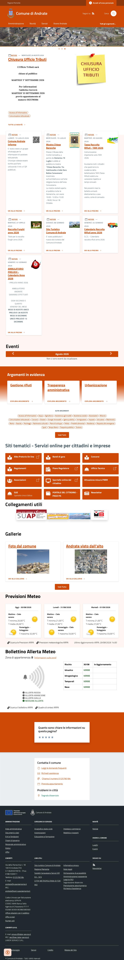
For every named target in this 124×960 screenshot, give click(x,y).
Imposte (92, 419)
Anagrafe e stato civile (43, 828)
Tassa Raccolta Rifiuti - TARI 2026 (93, 146)
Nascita (19, 423)
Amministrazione (16, 23)
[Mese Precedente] (13, 353)
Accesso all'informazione (27, 416)
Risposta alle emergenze (105, 423)
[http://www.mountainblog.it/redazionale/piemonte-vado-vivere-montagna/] (99, 515)
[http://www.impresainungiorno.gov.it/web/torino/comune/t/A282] (31, 515)
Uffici (7, 852)
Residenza (90, 423)
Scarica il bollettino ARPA (21, 707)
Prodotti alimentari (78, 423)
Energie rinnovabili (54, 419)
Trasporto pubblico (67, 427)
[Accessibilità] (8, 952)
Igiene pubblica (68, 419)
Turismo (79, 427)
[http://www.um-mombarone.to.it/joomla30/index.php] (79, 516)
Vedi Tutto (62, 586)
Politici (8, 848)
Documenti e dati (12, 832)
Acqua (41, 416)
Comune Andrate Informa (16, 143)
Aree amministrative (13, 828)
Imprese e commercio (72, 828)
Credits (50, 950)
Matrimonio (110, 419)
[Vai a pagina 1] (59, 48)
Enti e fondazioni (12, 836)
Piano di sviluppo (56, 423)
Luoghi (95, 845)
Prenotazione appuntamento (75, 885)
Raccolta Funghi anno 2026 (16, 231)
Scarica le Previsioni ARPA (22, 642)
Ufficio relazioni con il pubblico (17, 913)
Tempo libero (53, 427)
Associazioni (93, 416)
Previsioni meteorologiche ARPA (53, 642)
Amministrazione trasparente (75, 876)
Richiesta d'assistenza (72, 888)
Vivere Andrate (60, 23)
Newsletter (97, 868)
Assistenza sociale (80, 416)
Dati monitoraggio (12, 950)
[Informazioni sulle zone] (45, 657)
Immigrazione (81, 419)
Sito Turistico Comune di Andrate (56, 231)
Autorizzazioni (40, 832)
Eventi (95, 848)
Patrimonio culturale (40, 423)
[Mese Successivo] (111, 353)
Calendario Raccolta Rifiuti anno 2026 (94, 231)
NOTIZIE (14, 55)
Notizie (95, 828)
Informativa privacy (71, 865)
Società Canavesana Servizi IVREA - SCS (47, 875)
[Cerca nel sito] (112, 13)
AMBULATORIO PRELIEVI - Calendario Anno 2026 (16, 273)
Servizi (45, 23)
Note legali (67, 869)
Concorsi (35, 419)
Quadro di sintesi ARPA (48, 707)
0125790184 (18, 877)
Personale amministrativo (15, 844)
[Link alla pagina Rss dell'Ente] (94, 864)
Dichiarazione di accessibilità (74, 873)
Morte (12, 423)
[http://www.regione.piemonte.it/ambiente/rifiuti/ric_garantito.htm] (57, 516)
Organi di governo (12, 840)
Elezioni (43, 419)
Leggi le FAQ (68, 879)
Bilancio (103, 416)
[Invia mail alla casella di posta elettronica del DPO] (21, 934)
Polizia (66, 423)
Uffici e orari (10, 916)
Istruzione (100, 419)
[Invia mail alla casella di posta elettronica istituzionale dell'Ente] (16, 884)
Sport (44, 427)
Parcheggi (27, 423)
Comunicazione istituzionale (19, 419)
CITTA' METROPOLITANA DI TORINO (47, 882)
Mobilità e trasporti (71, 832)
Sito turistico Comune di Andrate (47, 865)
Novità (33, 23)
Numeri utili (10, 920)
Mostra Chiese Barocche (53, 146)
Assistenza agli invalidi (63, 416)
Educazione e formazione (44, 836)
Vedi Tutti (62, 435)
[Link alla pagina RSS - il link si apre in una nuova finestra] (93, 13)
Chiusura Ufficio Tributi (27, 59)
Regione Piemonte (14, 3)
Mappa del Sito (71, 950)
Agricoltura (49, 416)
